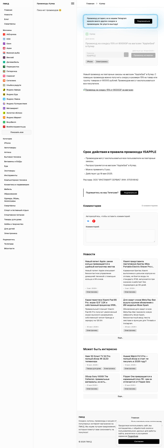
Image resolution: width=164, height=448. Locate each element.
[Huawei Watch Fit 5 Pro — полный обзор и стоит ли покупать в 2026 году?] (139, 362)
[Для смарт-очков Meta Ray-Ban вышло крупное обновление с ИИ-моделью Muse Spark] (139, 315)
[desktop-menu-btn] (80, 3)
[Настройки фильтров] (72, 3)
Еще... (120, 338)
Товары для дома (93, 368)
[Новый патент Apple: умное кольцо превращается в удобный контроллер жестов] (101, 277)
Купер (102, 3)
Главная (90, 3)
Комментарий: (93, 227)
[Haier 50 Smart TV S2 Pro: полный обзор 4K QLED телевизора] (101, 362)
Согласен (139, 441)
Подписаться (143, 21)
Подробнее (133, 436)
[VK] (88, 221)
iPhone (90, 62)
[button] (154, 3)
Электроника (101, 62)
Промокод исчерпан (143, 55)
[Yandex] (93, 221)
